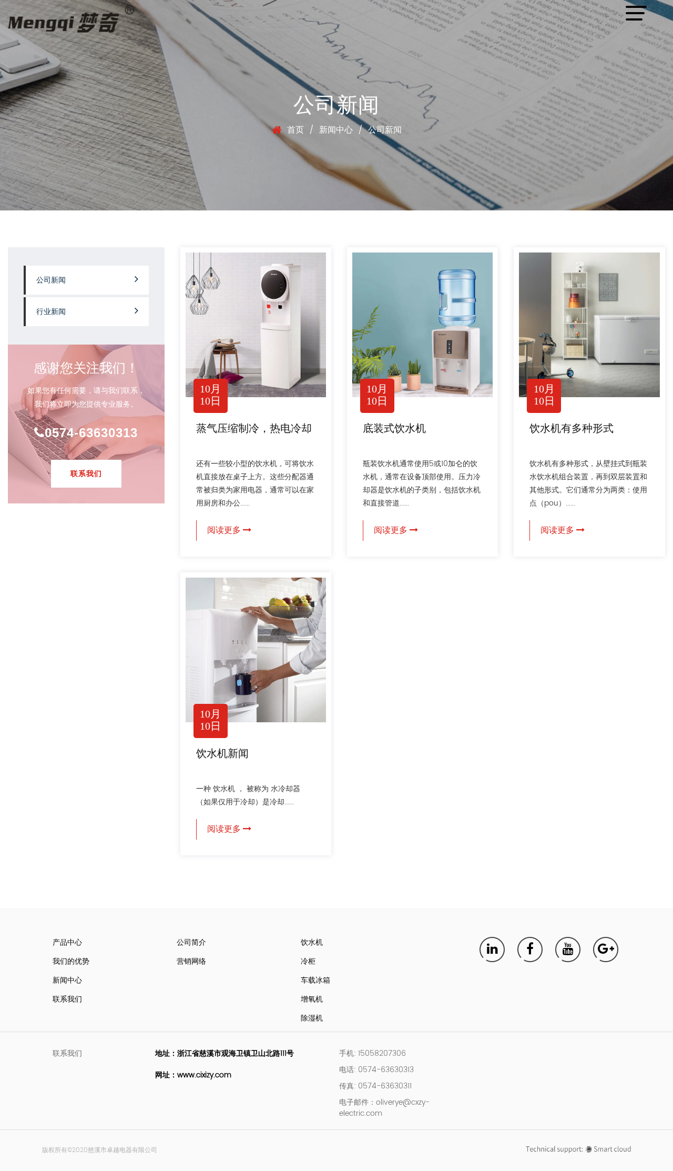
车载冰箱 (315, 980)
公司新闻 (51, 280)
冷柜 (308, 961)
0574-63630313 (91, 433)
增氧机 (312, 999)
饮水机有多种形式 (571, 428)
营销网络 (191, 961)
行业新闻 (51, 312)
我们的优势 (71, 961)
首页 (295, 130)
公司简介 (191, 942)
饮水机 (312, 942)
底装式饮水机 (394, 428)
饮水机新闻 (222, 753)
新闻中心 (336, 130)
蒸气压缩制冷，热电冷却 (254, 428)
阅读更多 (225, 530)
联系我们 (86, 473)
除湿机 (312, 1018)
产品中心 (67, 942)
